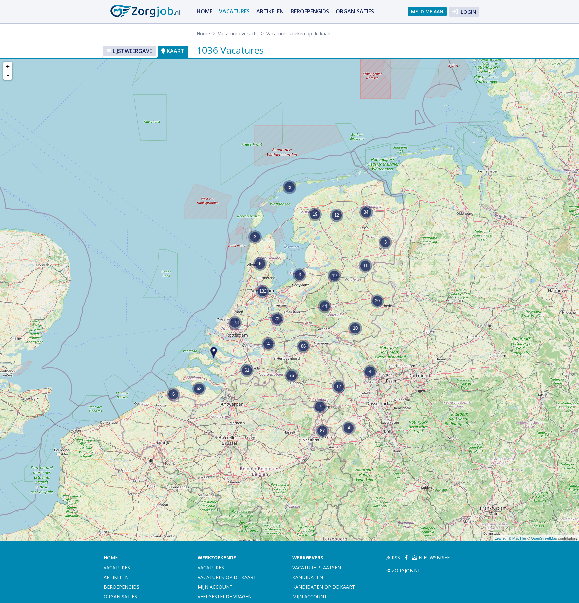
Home (204, 11)
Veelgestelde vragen (225, 596)
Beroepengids (310, 11)
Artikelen (270, 11)
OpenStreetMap (544, 538)
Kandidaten (307, 577)
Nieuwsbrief (433, 557)
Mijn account (215, 587)
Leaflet (500, 538)
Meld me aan (427, 11)
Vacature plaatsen (316, 567)
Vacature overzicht (238, 33)
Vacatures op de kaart (227, 577)
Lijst (131, 51)
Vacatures (234, 11)
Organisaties (355, 11)
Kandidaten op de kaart (323, 587)
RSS (395, 557)
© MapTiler (517, 538)
